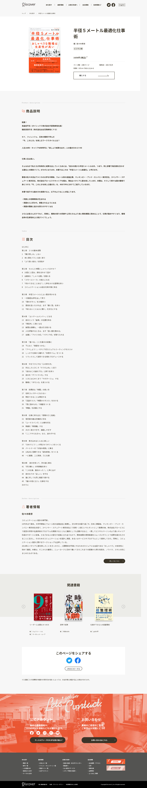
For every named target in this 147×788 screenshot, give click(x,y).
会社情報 (90, 759)
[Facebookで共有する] (78, 661)
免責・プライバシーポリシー (57, 784)
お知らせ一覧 (43, 763)
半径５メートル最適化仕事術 (46, 13)
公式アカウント (43, 771)
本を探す (32, 13)
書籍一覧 (25, 763)
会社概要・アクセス (94, 763)
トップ (24, 13)
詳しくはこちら (114, 561)
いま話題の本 (27, 768)
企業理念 (91, 771)
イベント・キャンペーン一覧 (47, 765)
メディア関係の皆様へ (69, 771)
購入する (82, 75)
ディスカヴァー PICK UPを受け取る (48, 740)
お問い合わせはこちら (99, 740)
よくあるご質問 (93, 773)
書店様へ (66, 765)
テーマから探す (27, 773)
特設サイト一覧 (43, 768)
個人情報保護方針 (43, 784)
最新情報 (40, 759)
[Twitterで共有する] (69, 661)
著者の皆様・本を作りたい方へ (72, 763)
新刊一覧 (25, 765)
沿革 (89, 765)
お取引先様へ (66, 759)
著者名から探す (27, 771)
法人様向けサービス (69, 768)
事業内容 (91, 768)
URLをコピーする (73, 669)
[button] (23, 607)
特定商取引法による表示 (72, 784)
